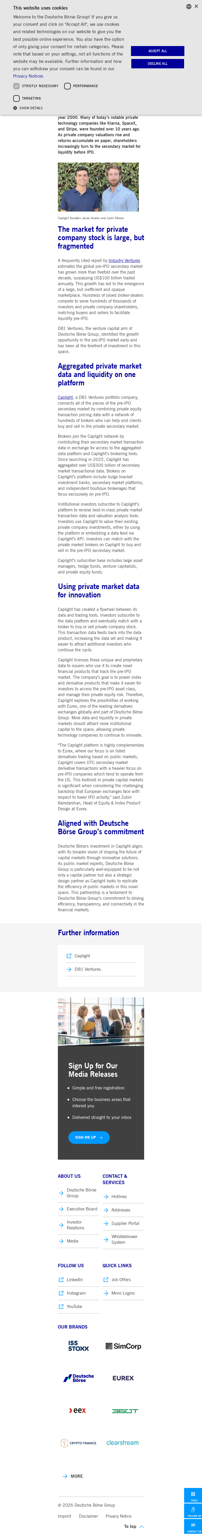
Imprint (64, 1516)
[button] (69, 108)
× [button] (196, 6)
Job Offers (121, 1280)
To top (130, 1526)
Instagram (76, 1293)
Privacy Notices (28, 76)
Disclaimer (88, 1516)
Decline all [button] (157, 64)
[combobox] (188, 6)
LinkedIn (75, 1280)
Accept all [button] (158, 51)
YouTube (74, 1307)
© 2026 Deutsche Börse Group (86, 1505)
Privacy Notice (119, 1516)
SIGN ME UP (85, 1137)
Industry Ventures (124, 261)
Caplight (65, 397)
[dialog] (101, 57)
